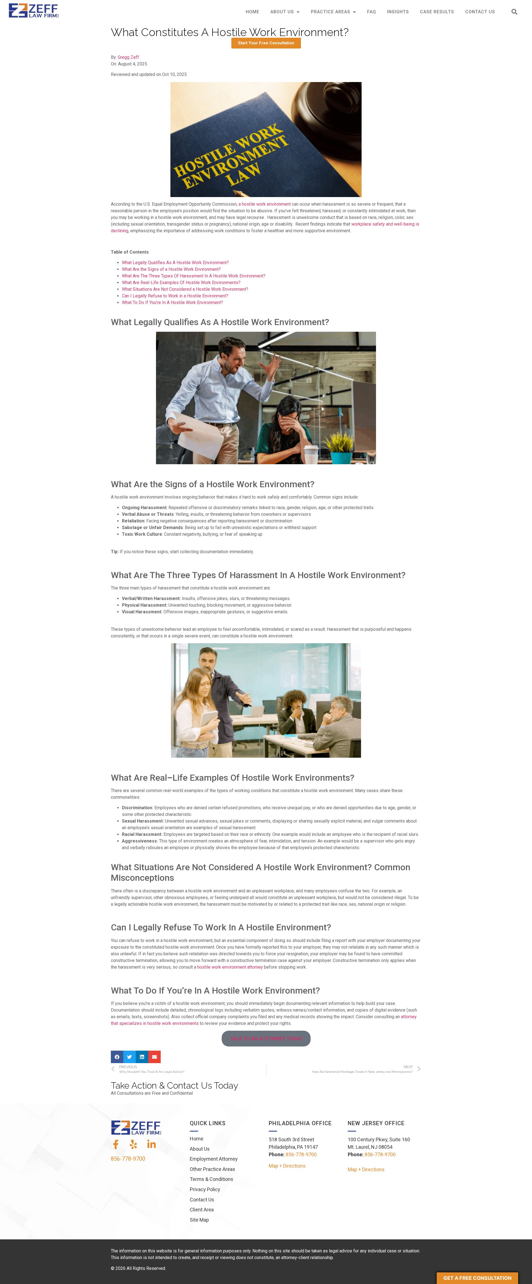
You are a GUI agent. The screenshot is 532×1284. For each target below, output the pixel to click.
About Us (282, 11)
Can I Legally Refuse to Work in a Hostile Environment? (175, 295)
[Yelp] (133, 1144)
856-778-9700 (128, 1158)
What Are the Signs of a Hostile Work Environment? (171, 269)
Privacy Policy (205, 1189)
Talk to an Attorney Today (266, 1039)
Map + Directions (287, 1166)
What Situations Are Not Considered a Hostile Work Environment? (185, 289)
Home (252, 11)
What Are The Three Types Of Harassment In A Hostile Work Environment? (193, 276)
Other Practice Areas (212, 1169)
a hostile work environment (265, 204)
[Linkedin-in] (151, 1144)
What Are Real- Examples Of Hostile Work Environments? (181, 282)
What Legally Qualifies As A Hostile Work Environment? (175, 262)
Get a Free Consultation (477, 1278)
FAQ (371, 11)
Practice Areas (330, 11)
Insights (398, 11)
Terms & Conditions (211, 1179)
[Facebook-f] (115, 1144)
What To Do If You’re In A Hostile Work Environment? (172, 302)
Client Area (202, 1209)
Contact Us (480, 11)
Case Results (437, 11)
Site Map (199, 1220)
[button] (514, 12)
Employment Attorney (214, 1159)
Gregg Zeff (128, 57)
